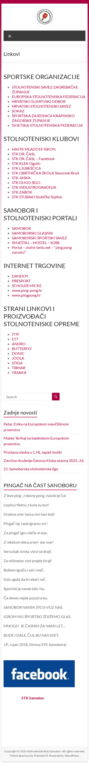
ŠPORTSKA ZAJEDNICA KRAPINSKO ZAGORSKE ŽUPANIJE (43, 118)
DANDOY (20, 276)
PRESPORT (21, 280)
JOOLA (18, 358)
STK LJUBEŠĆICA (26, 168)
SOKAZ (18, 111)
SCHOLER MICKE (27, 285)
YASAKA (19, 372)
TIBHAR (18, 367)
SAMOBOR (21, 228)
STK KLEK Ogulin (26, 163)
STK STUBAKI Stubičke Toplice (37, 196)
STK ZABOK (22, 192)
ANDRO (19, 343)
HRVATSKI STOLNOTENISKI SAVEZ (41, 106)
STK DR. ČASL (23, 154)
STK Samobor (32, 698)
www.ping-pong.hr (27, 290)
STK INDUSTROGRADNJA (34, 187)
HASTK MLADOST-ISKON (34, 149)
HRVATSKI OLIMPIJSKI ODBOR (39, 101)
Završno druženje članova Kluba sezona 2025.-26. (44, 460)
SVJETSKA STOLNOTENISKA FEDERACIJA (47, 125)
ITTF (15, 334)
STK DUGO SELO (26, 182)
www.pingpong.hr (26, 295)
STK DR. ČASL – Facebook (33, 158)
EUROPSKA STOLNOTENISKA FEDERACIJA (48, 96)
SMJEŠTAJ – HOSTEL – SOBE (36, 242)
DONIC (18, 353)
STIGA (17, 363)
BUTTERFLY (22, 348)
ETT (15, 339)
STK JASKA (21, 177)
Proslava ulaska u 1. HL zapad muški (33, 452)
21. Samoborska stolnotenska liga (31, 468)
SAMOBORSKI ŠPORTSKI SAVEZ (39, 238)
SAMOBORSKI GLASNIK (32, 233)
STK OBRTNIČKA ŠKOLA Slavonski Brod (45, 173)
